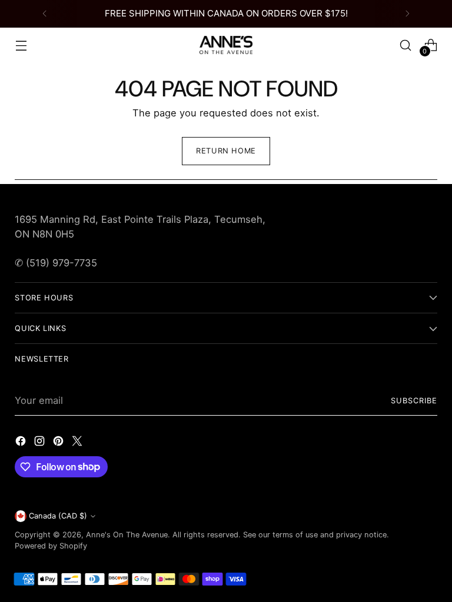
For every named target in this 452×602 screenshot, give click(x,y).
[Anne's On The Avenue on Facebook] (22, 443)
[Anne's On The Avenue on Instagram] (41, 443)
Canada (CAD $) (58, 515)
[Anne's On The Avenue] (226, 44)
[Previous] (45, 14)
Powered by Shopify (51, 545)
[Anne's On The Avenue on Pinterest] (59, 443)
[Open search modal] (406, 45)
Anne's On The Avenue (127, 534)
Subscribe (414, 400)
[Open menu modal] (21, 45)
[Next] (407, 14)
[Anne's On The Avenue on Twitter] (78, 443)
